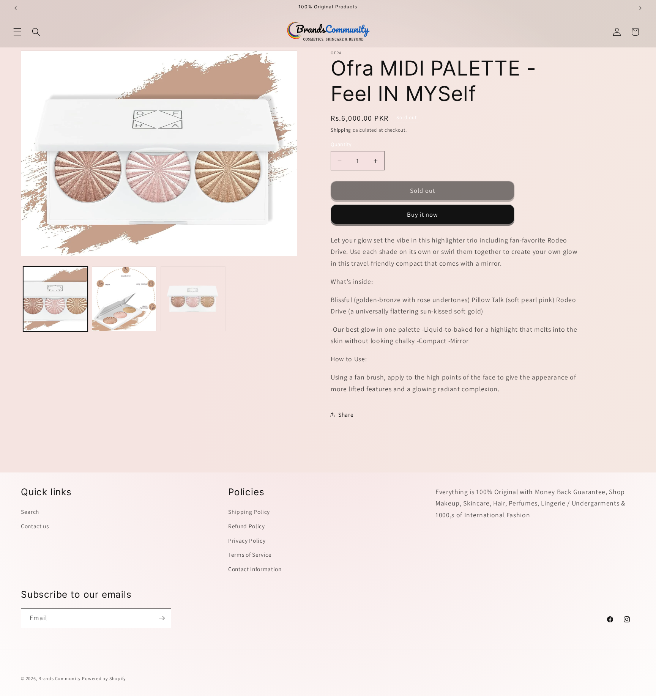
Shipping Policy (249, 511)
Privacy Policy (246, 540)
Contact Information (255, 569)
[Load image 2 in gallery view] (124, 298)
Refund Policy (246, 526)
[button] (17, 32)
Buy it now (422, 214)
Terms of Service (250, 554)
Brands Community (59, 678)
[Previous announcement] (15, 8)
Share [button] (345, 414)
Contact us (35, 526)
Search (30, 511)
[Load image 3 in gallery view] (193, 298)
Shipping (341, 130)
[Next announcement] (640, 8)
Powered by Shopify (104, 678)
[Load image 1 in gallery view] (55, 298)
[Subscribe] (162, 618)
